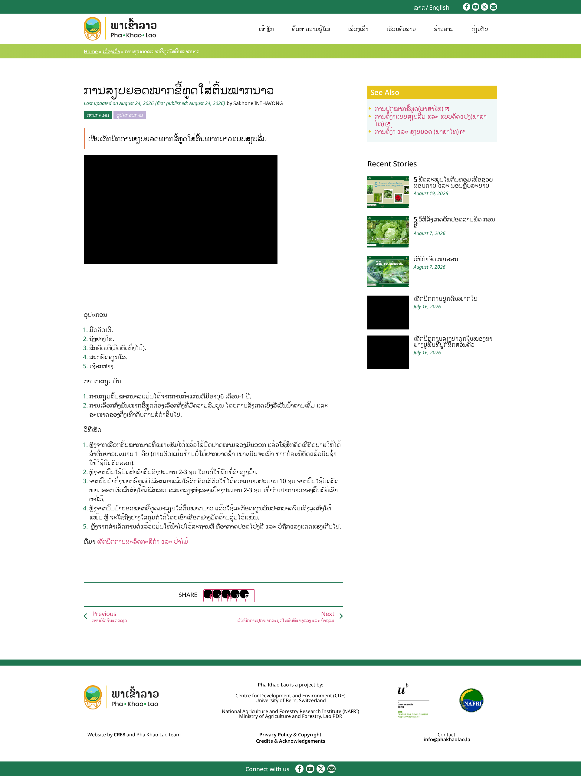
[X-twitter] (484, 7)
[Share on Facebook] (210, 595)
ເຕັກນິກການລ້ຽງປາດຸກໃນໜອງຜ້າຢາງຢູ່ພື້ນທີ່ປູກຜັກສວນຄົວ (453, 341)
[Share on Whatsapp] (238, 595)
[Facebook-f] (467, 7)
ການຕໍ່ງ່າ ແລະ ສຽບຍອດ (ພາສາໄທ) (417, 131)
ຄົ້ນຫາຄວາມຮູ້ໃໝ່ (311, 28)
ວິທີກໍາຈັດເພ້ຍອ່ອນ (436, 259)
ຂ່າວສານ (444, 28)
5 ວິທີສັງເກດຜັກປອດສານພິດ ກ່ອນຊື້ (454, 222)
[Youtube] (475, 7)
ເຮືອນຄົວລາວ (401, 28)
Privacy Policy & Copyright (290, 734)
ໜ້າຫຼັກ (266, 28)
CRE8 (119, 734)
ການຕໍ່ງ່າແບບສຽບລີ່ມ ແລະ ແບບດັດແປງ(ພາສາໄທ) (431, 120)
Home (91, 51)
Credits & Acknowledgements (290, 741)
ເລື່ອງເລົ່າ (358, 28)
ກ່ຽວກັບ (480, 28)
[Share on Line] (247, 595)
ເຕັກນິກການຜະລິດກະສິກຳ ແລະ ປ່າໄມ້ (142, 541)
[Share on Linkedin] (229, 595)
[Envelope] (493, 7)
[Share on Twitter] (220, 595)
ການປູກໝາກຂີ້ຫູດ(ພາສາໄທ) (409, 108)
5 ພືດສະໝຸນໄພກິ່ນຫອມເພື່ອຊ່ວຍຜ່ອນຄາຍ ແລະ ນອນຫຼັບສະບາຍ (453, 182)
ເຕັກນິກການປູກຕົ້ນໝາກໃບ (446, 298)
